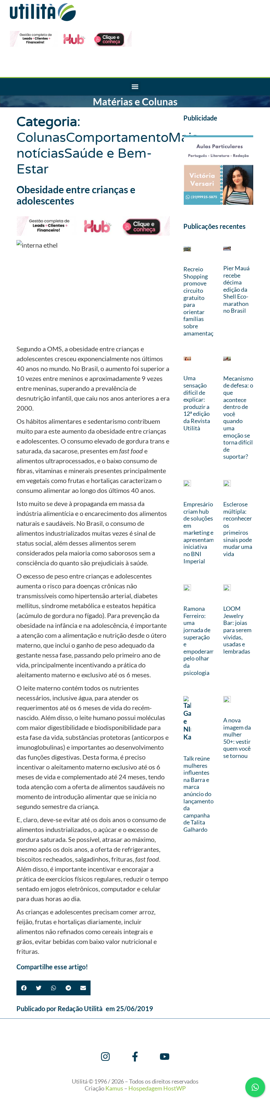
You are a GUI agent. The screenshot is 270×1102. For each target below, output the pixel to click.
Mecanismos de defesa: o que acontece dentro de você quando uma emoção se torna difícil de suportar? (239, 417)
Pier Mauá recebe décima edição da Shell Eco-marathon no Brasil (236, 289)
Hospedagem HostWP (157, 1088)
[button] (135, 86)
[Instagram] (105, 1056)
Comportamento (117, 138)
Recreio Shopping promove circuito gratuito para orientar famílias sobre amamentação (201, 300)
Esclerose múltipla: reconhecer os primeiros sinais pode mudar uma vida (237, 528)
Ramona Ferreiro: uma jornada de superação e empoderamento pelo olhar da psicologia (204, 640)
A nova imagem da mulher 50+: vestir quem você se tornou (237, 737)
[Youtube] (164, 1056)
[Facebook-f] (135, 1056)
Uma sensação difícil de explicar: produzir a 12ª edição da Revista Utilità (196, 402)
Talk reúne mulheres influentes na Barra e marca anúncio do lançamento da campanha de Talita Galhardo (198, 794)
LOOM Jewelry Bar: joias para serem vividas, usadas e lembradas (237, 630)
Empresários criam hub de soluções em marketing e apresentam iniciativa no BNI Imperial (199, 532)
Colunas (41, 138)
